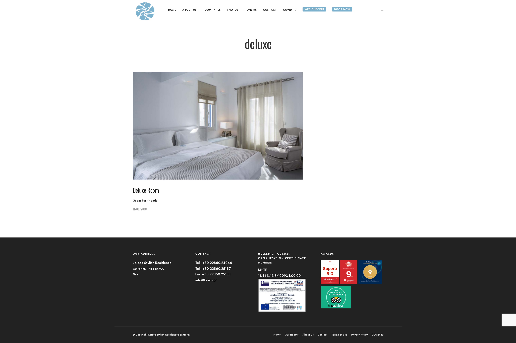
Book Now (342, 9)
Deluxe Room (146, 190)
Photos (232, 10)
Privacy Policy (359, 335)
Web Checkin (314, 9)
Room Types (212, 10)
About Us (189, 10)
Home (172, 10)
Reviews (251, 10)
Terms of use (339, 335)
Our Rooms (292, 335)
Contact (270, 10)
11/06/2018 (140, 209)
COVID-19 (289, 10)
